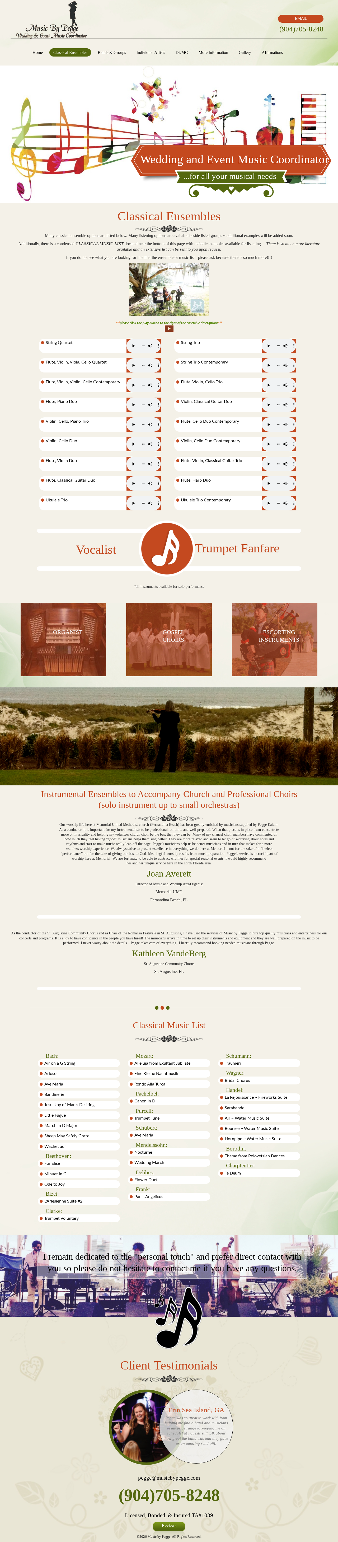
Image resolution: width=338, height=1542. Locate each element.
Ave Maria (53, 1084)
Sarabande (234, 1108)
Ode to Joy (54, 1184)
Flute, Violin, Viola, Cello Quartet (76, 362)
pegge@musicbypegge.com (169, 1478)
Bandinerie (54, 1094)
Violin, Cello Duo (61, 441)
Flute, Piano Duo (61, 401)
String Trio (190, 343)
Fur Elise (52, 1163)
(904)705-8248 (301, 29)
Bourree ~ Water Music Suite (252, 1128)
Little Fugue (55, 1115)
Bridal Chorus (237, 1080)
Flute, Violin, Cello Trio (202, 382)
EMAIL (301, 19)
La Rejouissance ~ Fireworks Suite (256, 1097)
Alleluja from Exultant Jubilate (162, 1063)
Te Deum (233, 1173)
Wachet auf (55, 1146)
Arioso (50, 1074)
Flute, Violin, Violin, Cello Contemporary (83, 382)
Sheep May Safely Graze (66, 1136)
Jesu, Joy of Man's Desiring (69, 1105)
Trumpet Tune (146, 1118)
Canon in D (144, 1101)
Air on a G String (59, 1063)
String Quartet (59, 343)
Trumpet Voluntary (61, 1218)
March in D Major (60, 1126)
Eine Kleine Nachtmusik (156, 1074)
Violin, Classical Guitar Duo (206, 401)
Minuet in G (55, 1174)
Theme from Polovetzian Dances (255, 1156)
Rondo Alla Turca (149, 1084)
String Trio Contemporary (204, 362)
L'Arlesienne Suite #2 (63, 1201)
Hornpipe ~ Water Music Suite (253, 1139)
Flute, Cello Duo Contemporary (210, 421)
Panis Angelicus (148, 1197)
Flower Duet (146, 1180)
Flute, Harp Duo (196, 480)
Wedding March (149, 1163)
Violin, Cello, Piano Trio (67, 421)
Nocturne (143, 1152)
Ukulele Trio (57, 500)
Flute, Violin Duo (61, 461)
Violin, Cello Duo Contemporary (210, 441)
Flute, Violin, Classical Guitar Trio (211, 461)
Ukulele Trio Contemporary (206, 500)
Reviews (169, 1525)
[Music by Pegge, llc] (51, 19)
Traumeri (233, 1063)
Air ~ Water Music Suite (247, 1118)
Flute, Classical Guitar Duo (70, 480)
